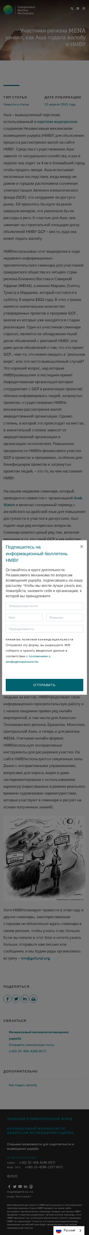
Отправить (44, 685)
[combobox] (68, 1230)
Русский (69, 1230)
